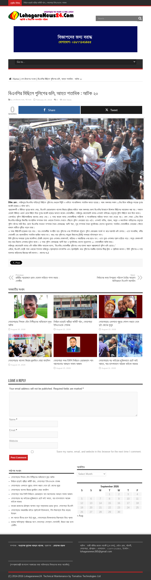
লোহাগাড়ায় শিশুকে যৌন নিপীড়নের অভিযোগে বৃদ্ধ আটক (32, 477)
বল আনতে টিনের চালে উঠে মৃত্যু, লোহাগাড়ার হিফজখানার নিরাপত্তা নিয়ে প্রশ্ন (42, 517)
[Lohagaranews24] (41, 17)
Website (13, 441)
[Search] (140, 18)
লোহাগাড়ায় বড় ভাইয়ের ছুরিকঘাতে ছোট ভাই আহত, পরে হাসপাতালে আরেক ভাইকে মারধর (118, 362)
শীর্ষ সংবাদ (28, 100)
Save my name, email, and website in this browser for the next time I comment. (99, 451)
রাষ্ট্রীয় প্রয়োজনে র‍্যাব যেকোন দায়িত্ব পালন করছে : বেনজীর (37, 278)
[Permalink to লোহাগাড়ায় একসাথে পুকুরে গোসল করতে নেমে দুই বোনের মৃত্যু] (120, 317)
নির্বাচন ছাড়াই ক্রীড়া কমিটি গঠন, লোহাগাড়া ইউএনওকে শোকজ (45, 2)
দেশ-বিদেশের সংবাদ (28, 79)
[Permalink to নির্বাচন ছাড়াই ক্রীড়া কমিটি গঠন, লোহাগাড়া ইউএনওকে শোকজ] (75, 317)
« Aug (80, 515)
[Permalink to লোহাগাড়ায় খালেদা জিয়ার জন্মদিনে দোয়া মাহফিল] (30, 356)
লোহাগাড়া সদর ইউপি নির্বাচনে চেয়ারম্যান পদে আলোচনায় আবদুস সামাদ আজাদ (73, 362)
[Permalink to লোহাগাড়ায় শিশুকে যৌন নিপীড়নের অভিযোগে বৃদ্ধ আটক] (30, 317)
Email (12, 430)
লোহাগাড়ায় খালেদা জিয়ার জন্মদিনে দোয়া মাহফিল (29, 360)
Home (15, 79)
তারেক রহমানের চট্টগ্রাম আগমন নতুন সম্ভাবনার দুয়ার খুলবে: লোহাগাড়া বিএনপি (42, 506)
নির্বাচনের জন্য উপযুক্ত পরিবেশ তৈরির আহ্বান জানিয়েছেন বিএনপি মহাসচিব (116, 278)
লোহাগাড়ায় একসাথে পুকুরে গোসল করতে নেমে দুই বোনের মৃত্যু (35, 485)
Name (12, 419)
